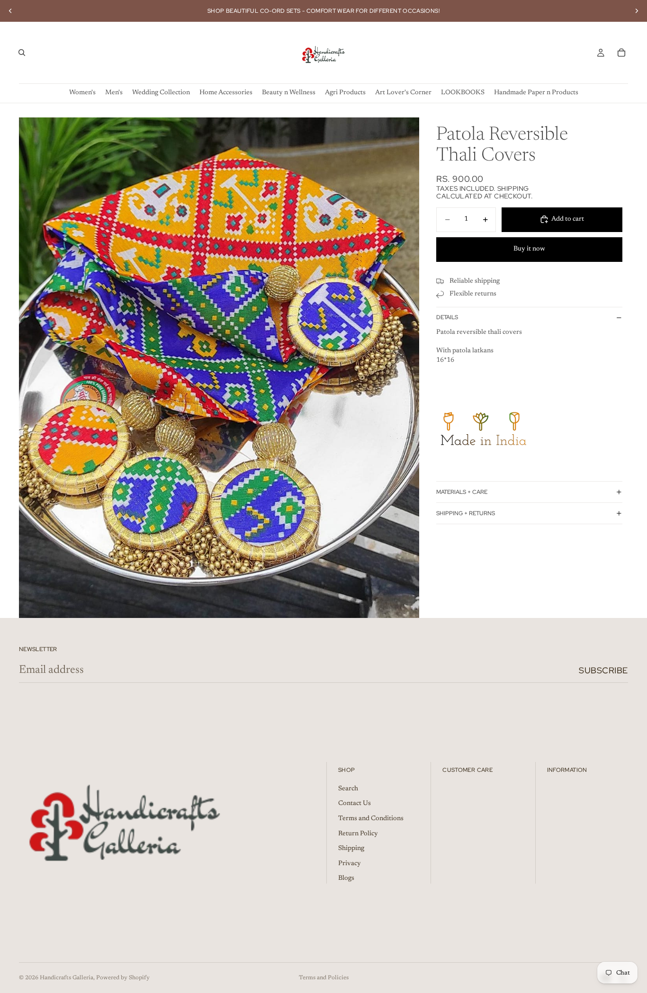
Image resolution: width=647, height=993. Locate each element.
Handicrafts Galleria (66, 978)
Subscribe (603, 670)
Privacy (349, 863)
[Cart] (621, 52)
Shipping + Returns (465, 513)
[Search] (21, 52)
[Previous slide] (10, 10)
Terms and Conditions (371, 818)
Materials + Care (461, 491)
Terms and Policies (324, 978)
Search (348, 789)
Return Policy (358, 834)
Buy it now (529, 249)
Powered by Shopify (123, 978)
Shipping (351, 848)
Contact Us (354, 803)
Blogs (346, 878)
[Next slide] (636, 10)
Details (447, 317)
